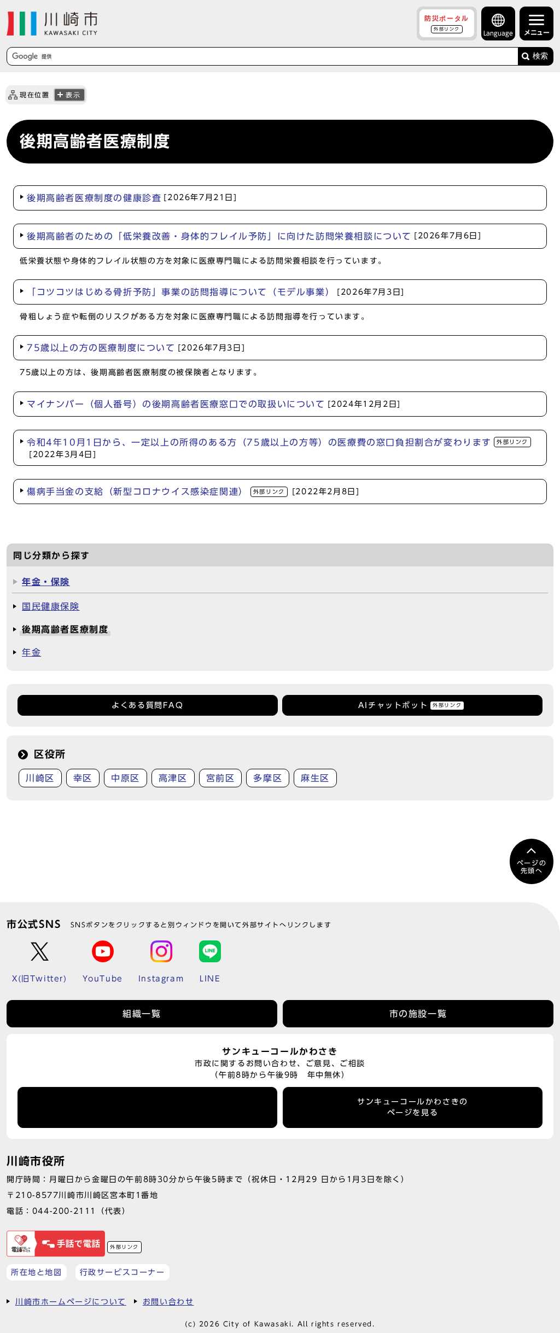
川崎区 (40, 778)
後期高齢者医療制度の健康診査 (132, 198)
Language (498, 33)
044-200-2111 (64, 1211)
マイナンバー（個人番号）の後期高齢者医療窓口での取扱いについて (214, 404)
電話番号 (147, 1107)
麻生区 (315, 778)
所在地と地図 (36, 1272)
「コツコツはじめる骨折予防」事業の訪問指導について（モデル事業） (216, 292)
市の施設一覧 (418, 1013)
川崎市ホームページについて (70, 1301)
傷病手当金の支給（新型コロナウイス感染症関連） (193, 491)
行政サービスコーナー (122, 1272)
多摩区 (267, 778)
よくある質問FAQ (147, 705)
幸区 (82, 778)
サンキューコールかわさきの (412, 1107)
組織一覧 (141, 1013)
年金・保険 (46, 581)
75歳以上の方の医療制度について (136, 347)
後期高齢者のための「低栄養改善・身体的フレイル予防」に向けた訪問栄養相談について (254, 236)
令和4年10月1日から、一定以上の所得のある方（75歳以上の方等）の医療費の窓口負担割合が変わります (277, 448)
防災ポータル (446, 23)
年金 (31, 652)
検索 (540, 56)
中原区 (125, 778)
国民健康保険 (51, 606)
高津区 (173, 778)
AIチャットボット (410, 705)
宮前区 (220, 778)
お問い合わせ (168, 1301)
